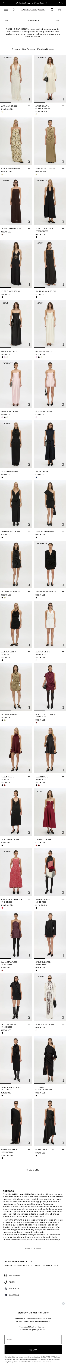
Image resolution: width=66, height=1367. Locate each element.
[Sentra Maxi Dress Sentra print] (2, 174)
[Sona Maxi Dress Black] (2, 357)
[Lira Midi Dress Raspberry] (36, 845)
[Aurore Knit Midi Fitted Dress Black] (36, 237)
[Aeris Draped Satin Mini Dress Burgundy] (36, 723)
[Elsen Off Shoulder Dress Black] (36, 1095)
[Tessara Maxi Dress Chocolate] (2, 234)
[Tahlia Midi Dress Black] (2, 845)
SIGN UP (33, 1350)
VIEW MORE (33, 1169)
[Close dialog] (63, 1303)
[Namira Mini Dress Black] (36, 537)
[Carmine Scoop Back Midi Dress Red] (2, 908)
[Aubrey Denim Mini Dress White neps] (36, 660)
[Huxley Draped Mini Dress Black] (2, 1033)
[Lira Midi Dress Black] (39, 845)
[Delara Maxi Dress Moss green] (36, 174)
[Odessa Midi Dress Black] (36, 1155)
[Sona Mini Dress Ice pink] (36, 417)
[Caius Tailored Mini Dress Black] (36, 970)
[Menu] (6, 9)
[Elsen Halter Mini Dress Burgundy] (5, 785)
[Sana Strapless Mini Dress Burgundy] (2, 970)
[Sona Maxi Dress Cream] (7, 357)
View (6, 20)
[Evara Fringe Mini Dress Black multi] (36, 908)
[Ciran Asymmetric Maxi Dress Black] (2, 1158)
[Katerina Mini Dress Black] (36, 598)
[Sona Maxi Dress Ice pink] (5, 357)
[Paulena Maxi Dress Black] (36, 297)
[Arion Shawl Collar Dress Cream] (36, 114)
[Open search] (13, 9)
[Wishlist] (52, 9)
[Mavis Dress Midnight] (36, 477)
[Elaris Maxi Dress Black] (2, 297)
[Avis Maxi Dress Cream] (2, 112)
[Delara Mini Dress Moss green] (5, 598)
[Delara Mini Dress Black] (2, 598)
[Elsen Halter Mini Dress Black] (2, 785)
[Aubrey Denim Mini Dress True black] (2, 660)
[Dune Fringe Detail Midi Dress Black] (2, 1095)
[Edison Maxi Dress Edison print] (36, 1030)
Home (27, 1248)
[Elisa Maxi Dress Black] (2, 477)
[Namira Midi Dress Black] (2, 537)
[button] (58, 20)
